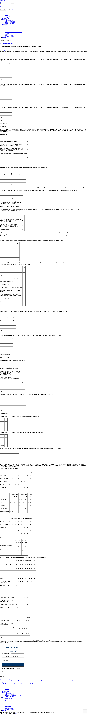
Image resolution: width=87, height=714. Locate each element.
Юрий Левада (7, 16)
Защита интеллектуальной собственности (13, 32)
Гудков (11, 680)
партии (48, 681)
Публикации (5, 24)
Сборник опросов (8, 25)
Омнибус (6, 34)
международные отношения (24, 681)
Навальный (37, 680)
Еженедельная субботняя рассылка (11, 656)
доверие (2, 682)
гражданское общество (79, 680)
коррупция (13, 681)
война (59, 680)
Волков (2, 680)
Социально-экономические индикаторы (13, 22)
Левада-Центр (6, 7)
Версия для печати (12, 50)
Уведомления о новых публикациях (11, 655)
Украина (51, 680)
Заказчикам (4, 31)
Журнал (6, 27)
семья (11, 683)
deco (16, 713)
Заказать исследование (9, 36)
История (6, 15)
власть (56, 680)
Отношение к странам (9, 23)
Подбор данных (8, 33)
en (0, 2)
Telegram (4, 669)
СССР (46, 680)
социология (18, 683)
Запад (17, 680)
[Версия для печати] (4, 50)
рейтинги (3, 683)
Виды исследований (9, 35)
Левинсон (29, 680)
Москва (33, 680)
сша (21, 683)
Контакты (4, 37)
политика (53, 682)
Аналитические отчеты (9, 26)
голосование (68, 680)
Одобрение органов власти (10, 20)
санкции (7, 683)
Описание (7, 13)
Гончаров (7, 680)
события (15, 683)
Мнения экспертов (8, 28)
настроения (37, 681)
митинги (33, 681)
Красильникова (21, 680)
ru (0, 1)
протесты (79, 682)
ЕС (14, 680)
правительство (60, 681)
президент (70, 682)
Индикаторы (5, 19)
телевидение (24, 683)
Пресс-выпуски (5, 18)
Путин (42, 680)
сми (12, 683)
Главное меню (3, 10)
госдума (73, 680)
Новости (6, 17)
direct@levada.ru (13, 9)
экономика (30, 683)
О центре (4, 12)
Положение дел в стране (10, 21)
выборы (63, 680)
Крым (24, 680)
